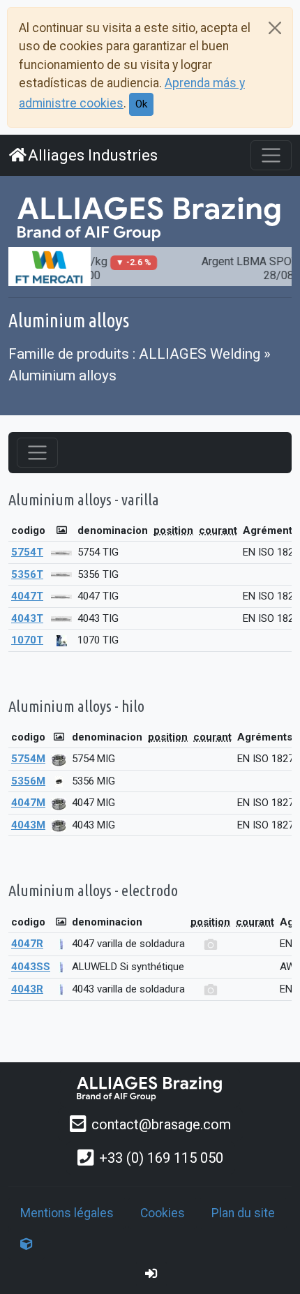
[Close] (274, 28)
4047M (28, 802)
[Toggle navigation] (271, 155)
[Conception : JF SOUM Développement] (26, 1244)
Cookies (162, 1213)
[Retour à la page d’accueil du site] (150, 217)
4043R (27, 989)
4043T (27, 618)
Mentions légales (67, 1213)
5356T (27, 574)
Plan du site (243, 1213)
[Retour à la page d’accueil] (150, 1088)
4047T (27, 596)
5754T (27, 552)
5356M (28, 781)
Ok (141, 104)
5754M (28, 758)
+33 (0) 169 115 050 (161, 1158)
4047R (27, 943)
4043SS (30, 966)
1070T (27, 640)
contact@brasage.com (161, 1124)
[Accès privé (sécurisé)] (151, 1274)
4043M (28, 825)
